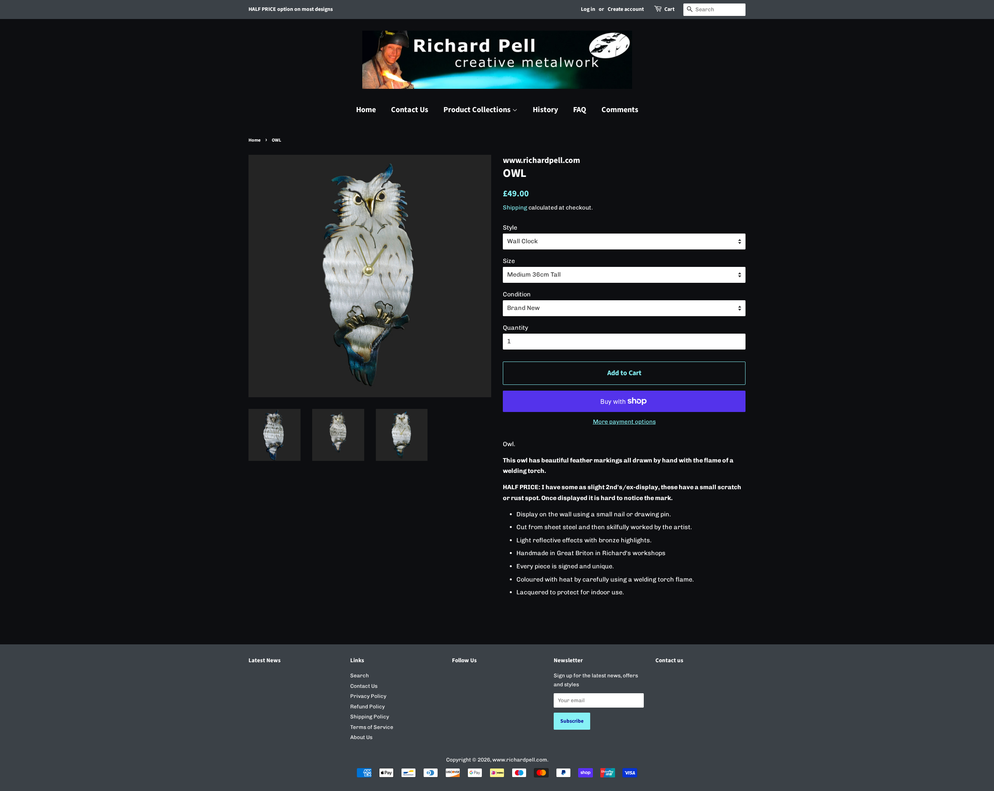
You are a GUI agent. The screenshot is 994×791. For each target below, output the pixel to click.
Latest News (264, 660)
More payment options (624, 421)
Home (366, 109)
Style (510, 227)
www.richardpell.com (519, 759)
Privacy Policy (368, 696)
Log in (588, 9)
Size (509, 261)
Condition (517, 294)
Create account (626, 9)
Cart (669, 9)
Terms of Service (371, 727)
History (545, 109)
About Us (361, 737)
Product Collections (477, 109)
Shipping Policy (369, 716)
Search (359, 675)
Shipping (515, 207)
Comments (619, 109)
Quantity (515, 327)
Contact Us (409, 109)
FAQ (579, 109)
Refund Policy (367, 706)
